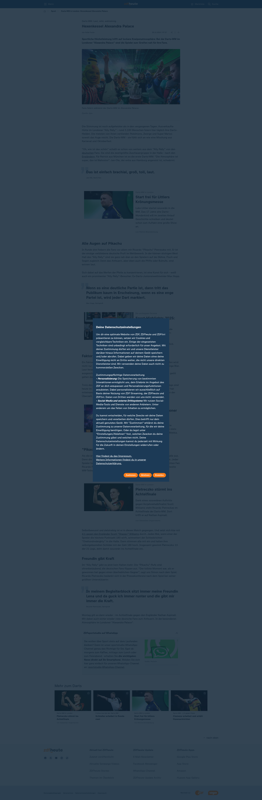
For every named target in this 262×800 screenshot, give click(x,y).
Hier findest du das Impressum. (114, 456)
